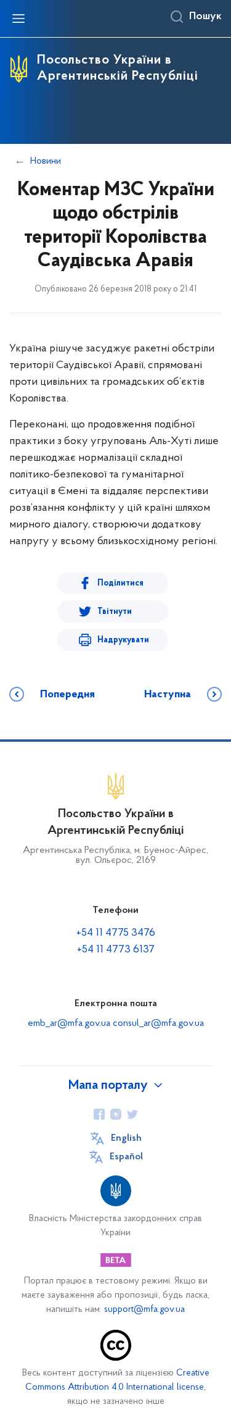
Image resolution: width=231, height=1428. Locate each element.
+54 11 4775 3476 (115, 933)
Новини (45, 161)
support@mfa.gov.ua (144, 1309)
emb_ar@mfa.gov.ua (69, 1023)
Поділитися (120, 583)
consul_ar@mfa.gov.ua (158, 1023)
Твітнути (114, 611)
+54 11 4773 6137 (116, 950)
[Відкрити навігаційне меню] (18, 18)
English (126, 1138)
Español (126, 1157)
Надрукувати (123, 640)
